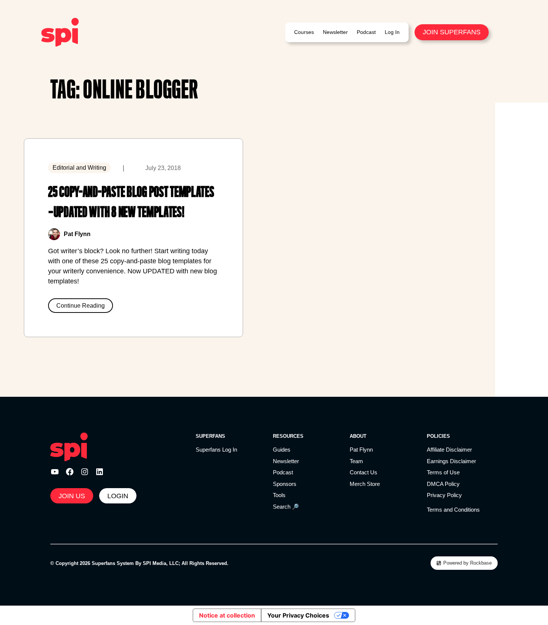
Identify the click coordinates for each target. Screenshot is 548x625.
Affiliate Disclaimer (449, 449)
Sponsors (284, 484)
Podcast (283, 472)
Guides (281, 449)
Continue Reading (80, 305)
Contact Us (363, 472)
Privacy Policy (444, 495)
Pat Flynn (361, 449)
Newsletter (286, 461)
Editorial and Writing (79, 167)
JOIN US (72, 496)
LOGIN (117, 496)
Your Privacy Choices (298, 615)
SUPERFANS (210, 436)
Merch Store (365, 484)
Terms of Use (443, 472)
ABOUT (358, 436)
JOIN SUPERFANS (452, 32)
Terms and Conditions (453, 509)
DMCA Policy (443, 484)
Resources (288, 436)
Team (356, 461)
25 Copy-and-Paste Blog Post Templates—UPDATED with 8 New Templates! (131, 202)
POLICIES (438, 436)
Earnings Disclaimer (451, 461)
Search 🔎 (286, 506)
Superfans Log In (216, 449)
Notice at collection (227, 615)
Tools (279, 495)
